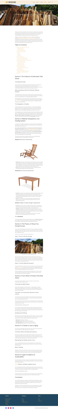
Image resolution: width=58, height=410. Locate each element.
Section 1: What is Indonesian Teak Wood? (23, 47)
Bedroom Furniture (8, 398)
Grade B (19, 53)
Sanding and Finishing (21, 64)
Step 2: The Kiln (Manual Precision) (23, 59)
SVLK (16, 364)
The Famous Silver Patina (21, 66)
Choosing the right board (21, 61)
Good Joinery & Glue (21, 63)
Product (37, 2)
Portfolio (41, 2)
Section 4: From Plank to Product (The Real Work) (24, 60)
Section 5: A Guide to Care (21, 65)
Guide (39, 398)
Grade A (19, 52)
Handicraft (6, 404)
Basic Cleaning (20, 68)
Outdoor (6, 403)
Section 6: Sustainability (20, 69)
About (34, 2)
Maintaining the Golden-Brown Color (23, 67)
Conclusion (18, 73)
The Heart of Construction (21, 62)
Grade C (19, 54)
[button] (38, 2)
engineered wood (18, 100)
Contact (49, 2)
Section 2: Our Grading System (21, 51)
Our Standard (20, 55)
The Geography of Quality (21, 50)
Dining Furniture (7, 399)
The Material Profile (20, 48)
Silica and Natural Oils (21, 49)
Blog (38, 399)
